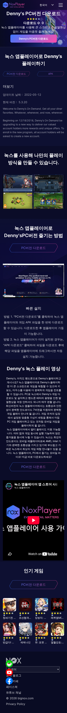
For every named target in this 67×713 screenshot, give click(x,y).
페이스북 (12, 687)
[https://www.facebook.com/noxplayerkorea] (9, 680)
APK (50, 73)
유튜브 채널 (13, 692)
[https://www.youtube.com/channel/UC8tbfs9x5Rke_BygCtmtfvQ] (9, 672)
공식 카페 (12, 681)
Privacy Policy (15, 704)
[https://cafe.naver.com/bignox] (9, 663)
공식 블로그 (13, 675)
